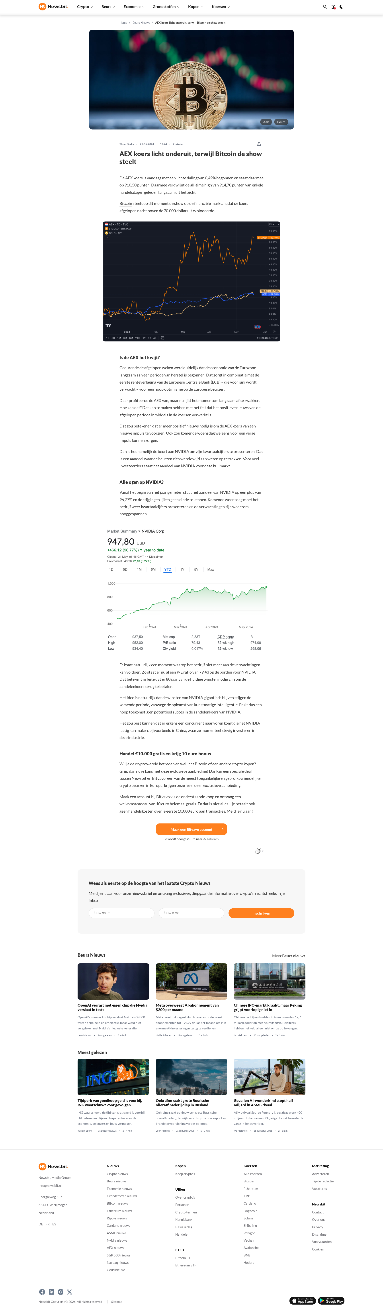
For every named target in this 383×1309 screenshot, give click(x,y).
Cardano (250, 1203)
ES (54, 1224)
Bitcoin (125, 203)
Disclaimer (320, 1234)
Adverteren (320, 1174)
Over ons (318, 1219)
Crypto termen (186, 1212)
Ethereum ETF (185, 1265)
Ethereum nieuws (119, 1211)
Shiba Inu (250, 1225)
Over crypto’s (185, 1197)
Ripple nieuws (117, 1218)
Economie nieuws (119, 1189)
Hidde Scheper (163, 1035)
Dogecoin (250, 1211)
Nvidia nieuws (117, 1240)
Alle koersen (253, 1174)
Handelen (182, 1234)
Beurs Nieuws (141, 22)
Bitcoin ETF (183, 1258)
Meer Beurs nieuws (288, 956)
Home (123, 22)
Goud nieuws (116, 1270)
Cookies (318, 1249)
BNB (247, 1255)
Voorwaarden (322, 1242)
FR (48, 1224)
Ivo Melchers (241, 1035)
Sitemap (116, 1301)
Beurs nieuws (116, 1181)
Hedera (249, 1262)
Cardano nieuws (118, 1225)
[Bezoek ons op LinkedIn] (51, 1291)
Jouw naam (101, 912)
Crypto (83, 6)
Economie (132, 6)
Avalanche (251, 1248)
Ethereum (251, 1189)
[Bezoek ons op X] (69, 1291)
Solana (248, 1218)
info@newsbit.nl (50, 1186)
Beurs (106, 6)
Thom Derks (126, 144)
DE (41, 1224)
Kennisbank (183, 1219)
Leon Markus (85, 1035)
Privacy (317, 1227)
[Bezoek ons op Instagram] (60, 1291)
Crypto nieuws (117, 1174)
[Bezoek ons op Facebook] (42, 1291)
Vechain (249, 1240)
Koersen (219, 6)
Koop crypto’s (185, 1174)
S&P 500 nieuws (119, 1255)
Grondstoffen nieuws (122, 1196)
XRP (247, 1196)
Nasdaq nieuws (118, 1262)
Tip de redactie (323, 1181)
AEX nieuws (115, 1248)
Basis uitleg (183, 1227)
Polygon (249, 1233)
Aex (266, 122)
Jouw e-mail (172, 912)
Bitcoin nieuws (117, 1203)
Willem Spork (85, 1131)
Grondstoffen (164, 6)
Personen (182, 1205)
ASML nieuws (117, 1233)
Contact (318, 1212)
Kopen (193, 6)
